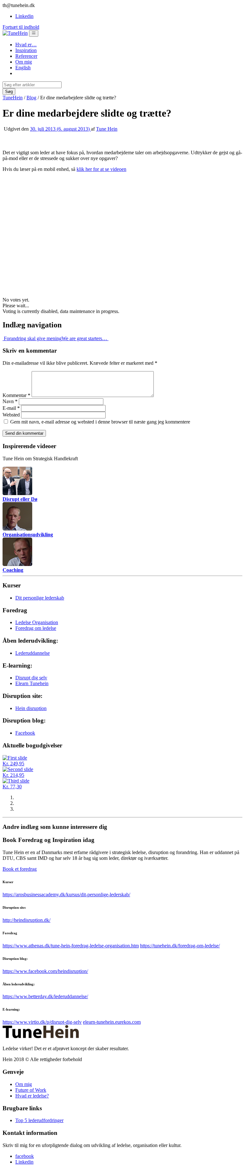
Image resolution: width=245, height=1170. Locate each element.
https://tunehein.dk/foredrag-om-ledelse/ (180, 945)
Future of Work (30, 1090)
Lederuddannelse (32, 653)
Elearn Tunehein (31, 683)
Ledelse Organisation (36, 622)
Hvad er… (26, 44)
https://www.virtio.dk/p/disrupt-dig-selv (42, 1022)
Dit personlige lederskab (39, 597)
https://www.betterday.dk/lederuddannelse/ (45, 996)
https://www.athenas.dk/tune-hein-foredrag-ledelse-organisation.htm (71, 945)
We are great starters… (85, 338)
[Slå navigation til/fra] (33, 33)
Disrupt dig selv (31, 677)
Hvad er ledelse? (32, 1095)
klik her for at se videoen (101, 169)
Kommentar (16, 395)
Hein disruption (31, 708)
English (23, 67)
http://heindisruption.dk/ (26, 920)
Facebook (25, 733)
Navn (10, 401)
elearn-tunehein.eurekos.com (112, 1022)
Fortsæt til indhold (21, 27)
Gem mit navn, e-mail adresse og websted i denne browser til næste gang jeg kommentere (100, 421)
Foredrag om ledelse (35, 628)
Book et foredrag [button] (20, 869)
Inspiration (26, 50)
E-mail (11, 408)
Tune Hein (106, 129)
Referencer (26, 56)
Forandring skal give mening (32, 338)
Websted (11, 414)
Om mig (23, 62)
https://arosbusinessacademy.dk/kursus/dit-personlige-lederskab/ (66, 894)
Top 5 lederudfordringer (39, 1120)
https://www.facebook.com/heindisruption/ (45, 971)
